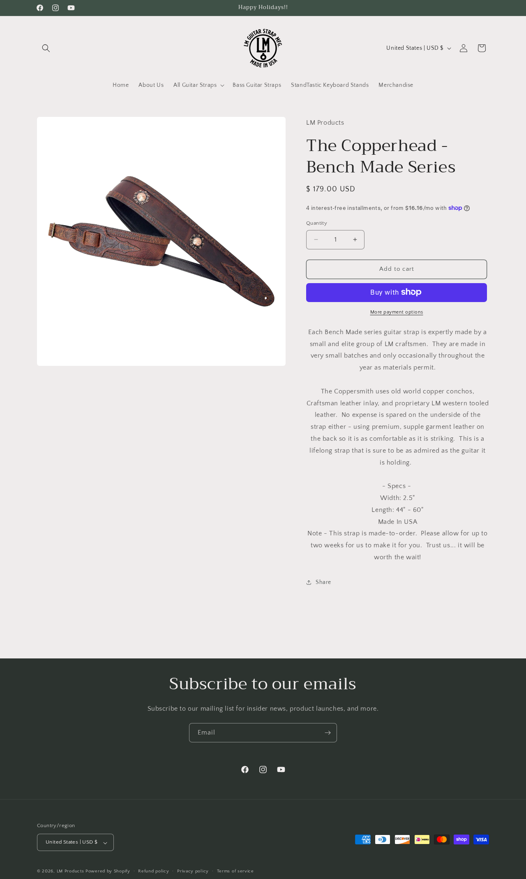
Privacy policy (193, 871)
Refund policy (153, 871)
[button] (46, 48)
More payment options (396, 311)
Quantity (316, 223)
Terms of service (235, 871)
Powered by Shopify (107, 871)
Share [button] (323, 582)
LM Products (70, 871)
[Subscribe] (327, 732)
